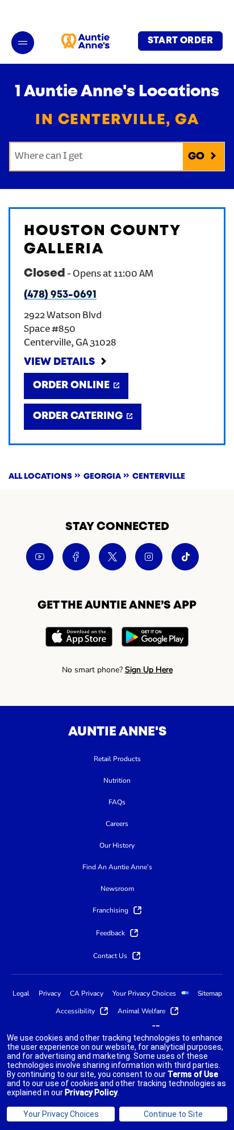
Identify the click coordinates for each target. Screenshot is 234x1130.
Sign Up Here (149, 669)
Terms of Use (193, 1074)
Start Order (180, 41)
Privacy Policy (91, 1092)
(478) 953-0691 (60, 294)
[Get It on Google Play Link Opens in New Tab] (155, 638)
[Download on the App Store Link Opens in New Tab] (78, 638)
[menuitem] (117, 758)
